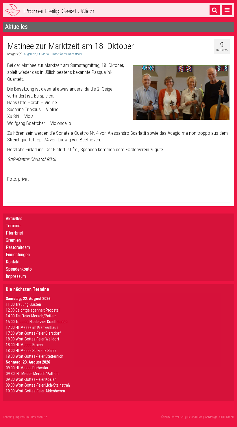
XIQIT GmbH (226, 417)
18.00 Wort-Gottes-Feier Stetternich (34, 356)
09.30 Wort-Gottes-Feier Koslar (31, 379)
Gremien (13, 240)
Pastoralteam (18, 247)
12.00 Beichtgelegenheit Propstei (33, 310)
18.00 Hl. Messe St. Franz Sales (31, 350)
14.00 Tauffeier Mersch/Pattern (31, 316)
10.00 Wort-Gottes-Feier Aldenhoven (35, 391)
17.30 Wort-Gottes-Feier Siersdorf (33, 333)
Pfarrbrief (14, 233)
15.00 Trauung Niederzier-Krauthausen (37, 321)
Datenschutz (39, 417)
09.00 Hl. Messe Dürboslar (27, 368)
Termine (13, 226)
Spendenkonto (19, 269)
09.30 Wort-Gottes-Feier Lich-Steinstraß (38, 385)
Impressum (16, 276)
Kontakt (13, 262)
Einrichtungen (18, 254)
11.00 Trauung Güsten (23, 304)
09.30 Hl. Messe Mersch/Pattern (32, 373)
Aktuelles (14, 218)
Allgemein (30, 54)
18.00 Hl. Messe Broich (24, 344)
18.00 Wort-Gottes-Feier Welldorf (32, 339)
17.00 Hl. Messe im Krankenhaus (32, 327)
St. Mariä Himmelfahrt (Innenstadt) (60, 54)
